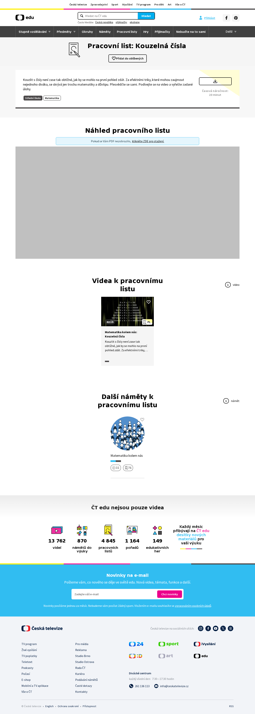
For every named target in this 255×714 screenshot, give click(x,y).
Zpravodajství (99, 4)
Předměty (64, 31)
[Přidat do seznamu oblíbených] (148, 302)
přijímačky (121, 22)
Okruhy (87, 31)
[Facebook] (226, 18)
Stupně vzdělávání (32, 31)
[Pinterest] (236, 18)
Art (170, 4)
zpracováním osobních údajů (193, 606)
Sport (114, 4)
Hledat (146, 16)
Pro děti (159, 4)
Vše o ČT (180, 4)
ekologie (135, 22)
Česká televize (78, 4)
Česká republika (104, 22)
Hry (146, 31)
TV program (143, 4)
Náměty (105, 31)
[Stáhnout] (215, 81)
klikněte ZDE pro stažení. (148, 141)
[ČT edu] (24, 19)
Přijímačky (162, 31)
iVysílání (127, 4)
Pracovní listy (127, 31)
